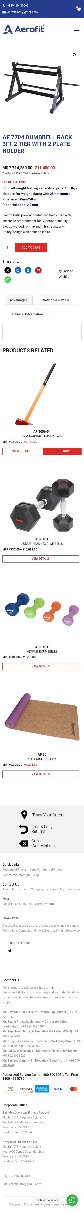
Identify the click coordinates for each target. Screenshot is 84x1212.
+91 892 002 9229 (13, 1055)
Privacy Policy (55, 889)
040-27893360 (23, 1132)
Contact (23, 889)
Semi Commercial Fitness (46, 869)
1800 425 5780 (13, 1079)
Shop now (62, 451)
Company (37, 889)
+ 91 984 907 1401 (32, 1026)
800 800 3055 (30, 1045)
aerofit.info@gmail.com (22, 12)
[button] (74, 55)
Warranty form (44, 903)
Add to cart (31, 247)
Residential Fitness (14, 869)
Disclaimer (74, 889)
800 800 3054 (53, 1075)
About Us (8, 889)
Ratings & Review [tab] (56, 300)
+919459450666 (18, 5)
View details (21, 451)
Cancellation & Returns (17, 903)
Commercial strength (16, 875)
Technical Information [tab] (26, 314)
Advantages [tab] (19, 300)
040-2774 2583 (24, 1161)
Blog (36, 875)
